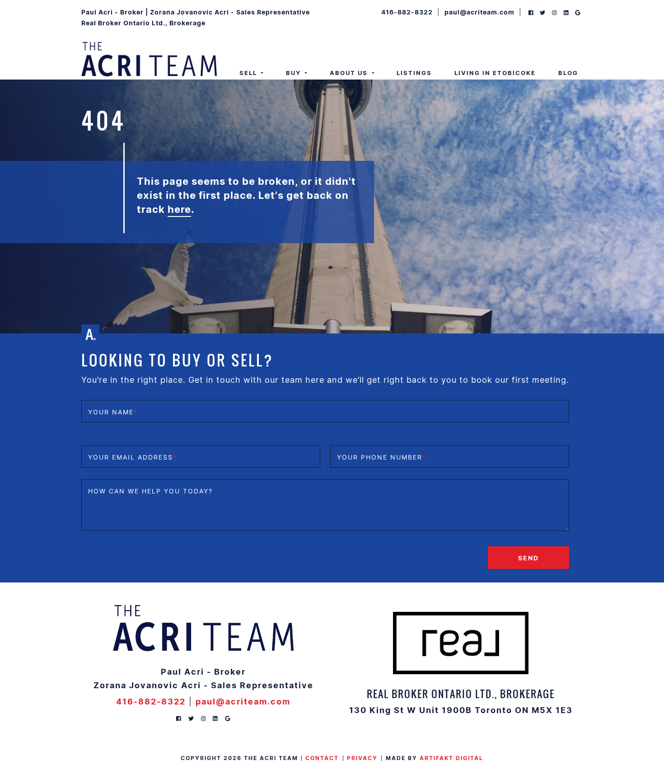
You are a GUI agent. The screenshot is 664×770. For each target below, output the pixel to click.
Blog (568, 73)
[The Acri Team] (149, 58)
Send (528, 557)
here (179, 209)
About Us (350, 73)
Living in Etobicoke (495, 73)
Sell (249, 73)
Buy (294, 73)
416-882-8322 (407, 11)
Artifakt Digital (451, 758)
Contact (322, 758)
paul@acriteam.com (479, 11)
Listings (414, 73)
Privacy (362, 758)
